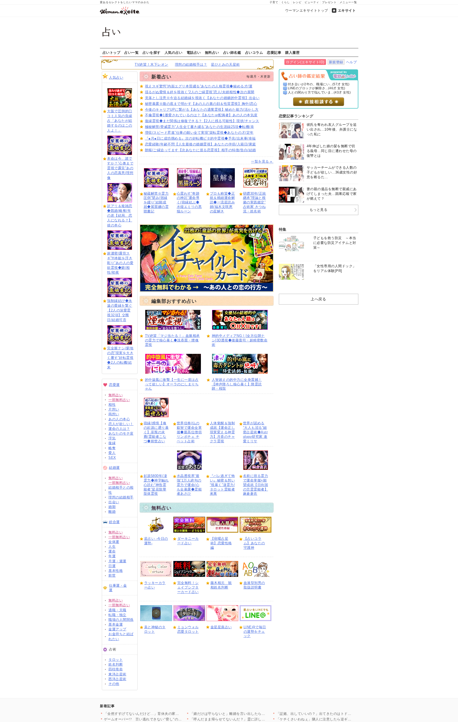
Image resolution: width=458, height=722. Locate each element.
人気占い (116, 77)
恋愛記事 (274, 52)
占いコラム (254, 52)
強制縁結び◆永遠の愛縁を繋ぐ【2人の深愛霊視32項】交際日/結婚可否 (119, 310)
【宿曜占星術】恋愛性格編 (221, 543)
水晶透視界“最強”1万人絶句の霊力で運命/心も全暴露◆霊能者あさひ (189, 485)
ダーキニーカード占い (188, 541)
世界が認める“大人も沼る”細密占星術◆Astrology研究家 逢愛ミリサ (255, 432)
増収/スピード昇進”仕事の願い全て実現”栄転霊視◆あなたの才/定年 (199, 133)
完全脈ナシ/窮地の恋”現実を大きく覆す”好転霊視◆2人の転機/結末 (120, 357)
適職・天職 (117, 610)
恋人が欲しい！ (121, 424)
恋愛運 (114, 385)
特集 (283, 229)
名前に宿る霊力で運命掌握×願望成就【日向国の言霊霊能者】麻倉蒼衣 (255, 485)
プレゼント (329, 2)
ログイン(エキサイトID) (305, 62)
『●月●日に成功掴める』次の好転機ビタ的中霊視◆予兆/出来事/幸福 (200, 138)
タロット (115, 660)
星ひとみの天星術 (225, 64)
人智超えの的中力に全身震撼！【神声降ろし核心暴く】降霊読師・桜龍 (237, 384)
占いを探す (152, 52)
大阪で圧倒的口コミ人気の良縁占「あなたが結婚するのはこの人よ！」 (119, 120)
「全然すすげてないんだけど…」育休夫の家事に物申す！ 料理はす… (160, 714)
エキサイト (347, 10)
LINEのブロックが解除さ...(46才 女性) (316, 88)
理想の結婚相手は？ (191, 64)
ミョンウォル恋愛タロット (188, 629)
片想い (113, 409)
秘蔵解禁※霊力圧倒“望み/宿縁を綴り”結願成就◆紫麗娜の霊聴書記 (156, 202)
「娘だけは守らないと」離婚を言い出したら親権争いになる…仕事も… (247, 714)
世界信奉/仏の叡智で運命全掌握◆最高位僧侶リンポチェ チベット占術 (189, 432)
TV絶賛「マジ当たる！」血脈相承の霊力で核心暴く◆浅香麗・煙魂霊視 (172, 340)
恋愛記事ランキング (296, 116)
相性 (112, 405)
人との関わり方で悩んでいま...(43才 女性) (319, 92)
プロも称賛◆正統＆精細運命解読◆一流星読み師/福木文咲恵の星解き (222, 202)
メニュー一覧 (348, 2)
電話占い (194, 52)
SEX (112, 458)
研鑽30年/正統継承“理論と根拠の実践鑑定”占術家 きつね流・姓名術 (254, 202)
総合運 (114, 522)
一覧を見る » (262, 161)
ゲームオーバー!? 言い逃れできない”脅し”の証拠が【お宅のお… (157, 719)
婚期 (112, 507)
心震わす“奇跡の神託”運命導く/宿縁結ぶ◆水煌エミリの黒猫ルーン (189, 202)
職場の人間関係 (121, 620)
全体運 (113, 542)
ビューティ (312, 2)
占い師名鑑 (232, 52)
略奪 (112, 448)
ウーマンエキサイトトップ (306, 10)
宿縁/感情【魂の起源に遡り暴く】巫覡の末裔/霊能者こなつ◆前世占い (156, 432)
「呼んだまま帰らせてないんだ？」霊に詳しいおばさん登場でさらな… (247, 719)
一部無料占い (119, 400)
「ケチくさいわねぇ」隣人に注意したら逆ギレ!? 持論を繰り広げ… (330, 719)
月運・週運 (117, 561)
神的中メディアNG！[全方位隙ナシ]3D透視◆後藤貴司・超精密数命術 (240, 340)
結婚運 (114, 468)
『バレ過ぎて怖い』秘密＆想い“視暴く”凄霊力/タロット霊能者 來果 (222, 485)
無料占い (212, 52)
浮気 (112, 438)
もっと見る (319, 210)
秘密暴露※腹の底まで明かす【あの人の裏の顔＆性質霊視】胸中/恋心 (201, 104)
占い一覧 (131, 52)
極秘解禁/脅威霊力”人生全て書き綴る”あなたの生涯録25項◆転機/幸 (199, 127)
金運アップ (117, 629)
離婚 (112, 512)
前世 (112, 575)
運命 (112, 551)
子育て (274, 2)
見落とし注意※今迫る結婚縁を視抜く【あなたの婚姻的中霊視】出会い (202, 98)
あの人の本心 (119, 419)
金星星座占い (221, 627)
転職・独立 (117, 615)
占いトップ (112, 52)
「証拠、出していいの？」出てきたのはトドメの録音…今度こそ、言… (333, 714)
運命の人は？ (119, 429)
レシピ (297, 2)
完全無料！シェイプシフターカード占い (188, 587)
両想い (113, 414)
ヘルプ (351, 62)
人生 (112, 547)
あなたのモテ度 (121, 433)
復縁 (112, 443)
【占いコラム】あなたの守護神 (254, 543)
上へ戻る (318, 299)
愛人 (112, 453)
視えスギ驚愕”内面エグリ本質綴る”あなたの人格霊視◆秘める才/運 (199, 86)
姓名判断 (115, 664)
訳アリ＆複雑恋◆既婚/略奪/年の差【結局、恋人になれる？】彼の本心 (119, 215)
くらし (285, 2)
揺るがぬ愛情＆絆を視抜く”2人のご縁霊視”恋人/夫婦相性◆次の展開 (199, 92)
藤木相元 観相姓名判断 (221, 585)
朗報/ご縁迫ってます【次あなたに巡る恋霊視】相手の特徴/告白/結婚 (200, 150)
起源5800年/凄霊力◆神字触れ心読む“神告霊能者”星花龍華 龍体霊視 (156, 485)
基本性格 (115, 571)
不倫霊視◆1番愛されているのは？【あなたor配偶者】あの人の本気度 (201, 115)
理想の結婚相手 (121, 497)
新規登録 (336, 62)
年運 (112, 556)
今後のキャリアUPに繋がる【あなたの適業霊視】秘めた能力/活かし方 (202, 110)
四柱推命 (115, 669)
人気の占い (174, 52)
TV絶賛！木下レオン (151, 64)
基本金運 (115, 624)
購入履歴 (292, 52)
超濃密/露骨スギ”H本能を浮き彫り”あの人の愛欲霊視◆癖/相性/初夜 (120, 263)
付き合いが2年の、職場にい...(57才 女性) (319, 84)
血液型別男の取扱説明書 (254, 585)
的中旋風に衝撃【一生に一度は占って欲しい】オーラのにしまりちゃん (172, 384)
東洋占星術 (117, 674)
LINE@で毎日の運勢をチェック (255, 631)
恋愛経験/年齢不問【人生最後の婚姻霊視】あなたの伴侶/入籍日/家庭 (200, 144)
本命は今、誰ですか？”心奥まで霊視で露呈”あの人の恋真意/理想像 (120, 168)
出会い (113, 502)
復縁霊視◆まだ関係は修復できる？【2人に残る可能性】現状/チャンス (202, 121)
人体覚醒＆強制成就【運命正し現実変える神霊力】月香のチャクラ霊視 (222, 432)
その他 (113, 684)
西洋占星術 (117, 679)
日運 (112, 566)
